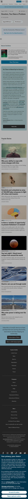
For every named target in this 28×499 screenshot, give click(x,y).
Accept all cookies (14, 492)
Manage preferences (8, 486)
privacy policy (10, 482)
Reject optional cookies (14, 496)
